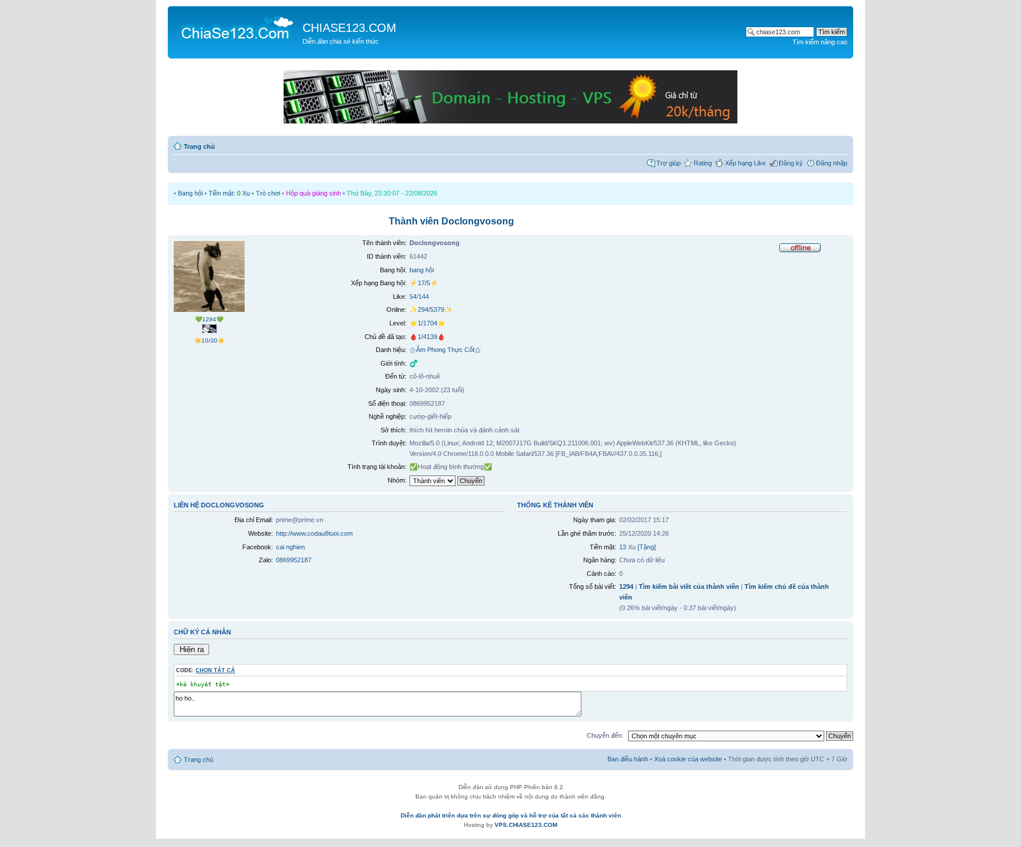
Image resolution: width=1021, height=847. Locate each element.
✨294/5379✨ (431, 309)
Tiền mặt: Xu (229, 193)
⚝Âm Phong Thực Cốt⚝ (445, 349)
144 (423, 296)
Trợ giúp (668, 163)
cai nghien (290, 546)
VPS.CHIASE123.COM (526, 825)
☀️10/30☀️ (209, 340)
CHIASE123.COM (349, 27)
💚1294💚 (209, 319)
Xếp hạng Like (745, 163)
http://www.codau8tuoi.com (314, 533)
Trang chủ (199, 146)
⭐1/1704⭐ (427, 323)
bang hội (421, 269)
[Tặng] (647, 546)
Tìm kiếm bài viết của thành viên (689, 586)
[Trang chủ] (237, 27)
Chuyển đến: (605, 735)
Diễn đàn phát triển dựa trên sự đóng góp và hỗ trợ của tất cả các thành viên (511, 815)
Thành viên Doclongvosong (451, 221)
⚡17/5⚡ (423, 282)
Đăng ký (791, 163)
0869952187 (293, 559)
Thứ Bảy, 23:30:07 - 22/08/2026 (392, 193)
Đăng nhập (831, 163)
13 (622, 546)
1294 (626, 586)
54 (413, 296)
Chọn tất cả (215, 670)
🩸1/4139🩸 (427, 336)
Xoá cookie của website (688, 759)
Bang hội (190, 193)
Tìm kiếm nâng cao (819, 41)
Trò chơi (268, 193)
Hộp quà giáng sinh (313, 193)
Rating (703, 163)
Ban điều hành (627, 759)
